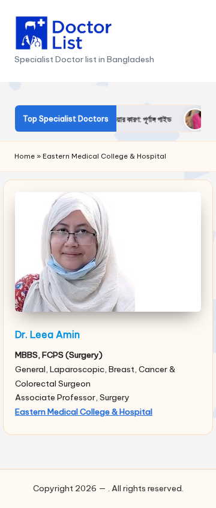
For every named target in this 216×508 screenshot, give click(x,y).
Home (24, 156)
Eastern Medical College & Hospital (83, 411)
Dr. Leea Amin (47, 334)
